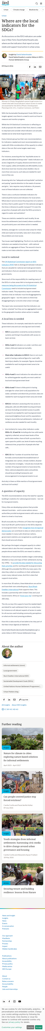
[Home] (6, 3)
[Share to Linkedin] (35, 67)
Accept (39, 1027)
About (4, 976)
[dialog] (22, 1018)
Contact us (6, 979)
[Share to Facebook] (30, 67)
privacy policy (14, 1022)
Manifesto (6, 938)
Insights (5, 918)
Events (4, 923)
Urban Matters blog (10, 692)
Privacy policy (7, 964)
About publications (9, 958)
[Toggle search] (37, 3)
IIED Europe (6, 969)
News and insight (8, 915)
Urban (6, 10)
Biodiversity (33, 10)
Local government (10, 671)
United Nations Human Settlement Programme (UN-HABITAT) (23, 686)
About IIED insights (19, 705)
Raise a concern (8, 981)
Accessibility (7, 961)
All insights (6, 705)
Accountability (7, 984)
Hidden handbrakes (9, 949)
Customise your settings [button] (12, 1027)
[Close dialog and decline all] (43, 1007)
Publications (7, 956)
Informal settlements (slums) (14, 665)
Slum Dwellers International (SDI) (16, 676)
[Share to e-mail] (40, 67)
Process (5, 943)
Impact (4, 946)
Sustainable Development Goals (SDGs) (18, 681)
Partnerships (7, 941)
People (4, 986)
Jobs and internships (10, 989)
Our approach (7, 936)
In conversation (8, 926)
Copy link (24, 700)
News (4, 921)
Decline (30, 1027)
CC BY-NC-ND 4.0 (11, 709)
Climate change (19, 10)
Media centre (7, 966)
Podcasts (5, 929)
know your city (25, 596)
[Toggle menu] (41, 3)
